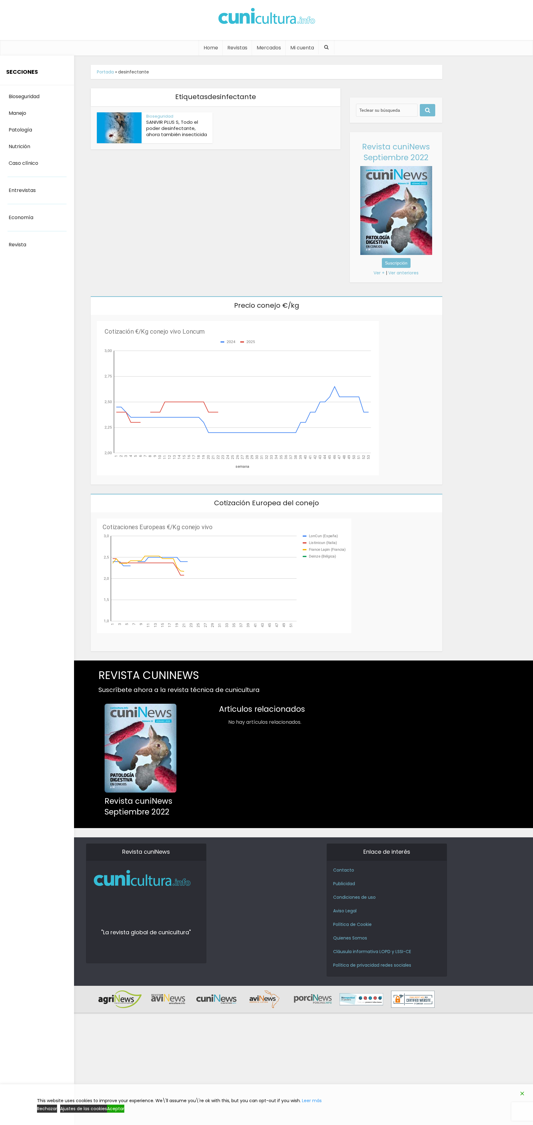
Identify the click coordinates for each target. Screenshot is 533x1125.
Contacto (343, 870)
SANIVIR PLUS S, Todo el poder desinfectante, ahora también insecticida (176, 128)
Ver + (379, 273)
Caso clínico (23, 163)
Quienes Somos (350, 938)
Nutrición (19, 146)
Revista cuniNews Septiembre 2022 (396, 152)
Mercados (269, 47)
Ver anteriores (403, 273)
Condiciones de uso (354, 897)
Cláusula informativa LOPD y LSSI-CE (372, 951)
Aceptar (115, 1109)
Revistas (237, 47)
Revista (17, 244)
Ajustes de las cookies (83, 1109)
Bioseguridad (159, 116)
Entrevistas (22, 190)
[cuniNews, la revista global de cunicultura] (266, 17)
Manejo (17, 113)
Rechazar (47, 1109)
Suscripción (396, 262)
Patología (20, 129)
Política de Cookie (352, 924)
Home (211, 47)
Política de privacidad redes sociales (372, 965)
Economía (21, 217)
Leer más (312, 1101)
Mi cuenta (302, 47)
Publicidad (344, 884)
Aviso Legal (345, 911)
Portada (105, 72)
